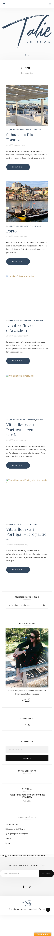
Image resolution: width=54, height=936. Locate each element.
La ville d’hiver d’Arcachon (19, 328)
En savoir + (18, 167)
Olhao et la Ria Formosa (19, 137)
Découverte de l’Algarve (15, 829)
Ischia (8, 843)
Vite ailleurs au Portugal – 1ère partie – (26, 534)
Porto (11, 231)
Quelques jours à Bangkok (17, 833)
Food (22, 420)
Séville (8, 838)
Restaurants (26, 130)
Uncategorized (27, 320)
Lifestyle (31, 420)
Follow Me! (27, 801)
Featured (14, 130)
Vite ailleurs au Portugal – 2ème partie (21, 429)
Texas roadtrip (12, 824)
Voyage (37, 130)
